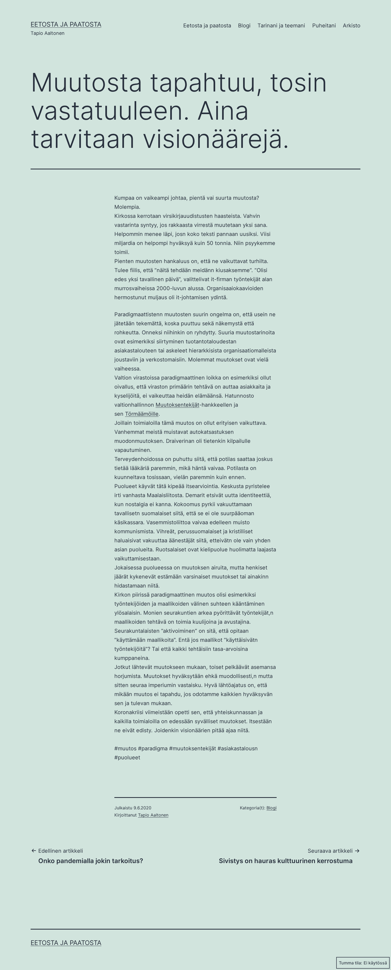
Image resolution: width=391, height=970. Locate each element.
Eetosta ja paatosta (66, 24)
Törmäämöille (142, 414)
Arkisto (351, 25)
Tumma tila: (350, 962)
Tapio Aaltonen (153, 815)
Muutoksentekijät (177, 405)
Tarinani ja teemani (281, 25)
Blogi (244, 25)
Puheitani (324, 25)
